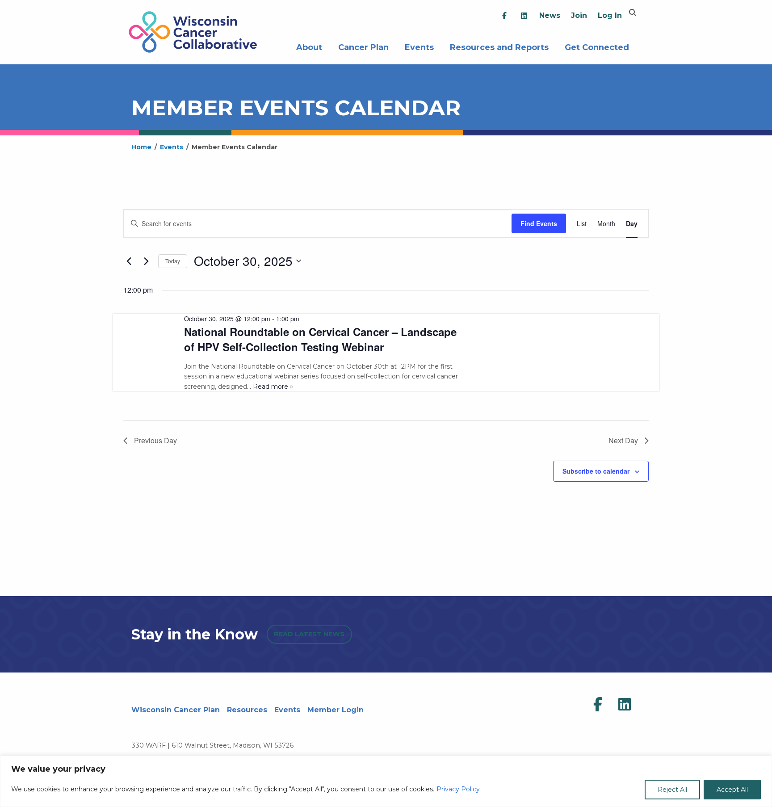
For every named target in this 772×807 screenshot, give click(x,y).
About (309, 46)
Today (172, 261)
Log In (610, 15)
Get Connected (597, 46)
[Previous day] (128, 261)
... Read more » (270, 386)
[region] (386, 781)
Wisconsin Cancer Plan (175, 710)
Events (419, 46)
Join (579, 15)
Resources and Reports (499, 46)
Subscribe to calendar (595, 471)
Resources (247, 710)
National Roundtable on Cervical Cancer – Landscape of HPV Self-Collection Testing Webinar (320, 339)
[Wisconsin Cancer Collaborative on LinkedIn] (625, 704)
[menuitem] (504, 16)
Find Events (538, 223)
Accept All (732, 790)
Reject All (672, 790)
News (549, 15)
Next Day (623, 440)
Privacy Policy (458, 789)
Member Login (335, 710)
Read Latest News (309, 634)
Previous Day (155, 440)
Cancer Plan (363, 46)
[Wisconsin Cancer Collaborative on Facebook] (598, 704)
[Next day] (146, 261)
